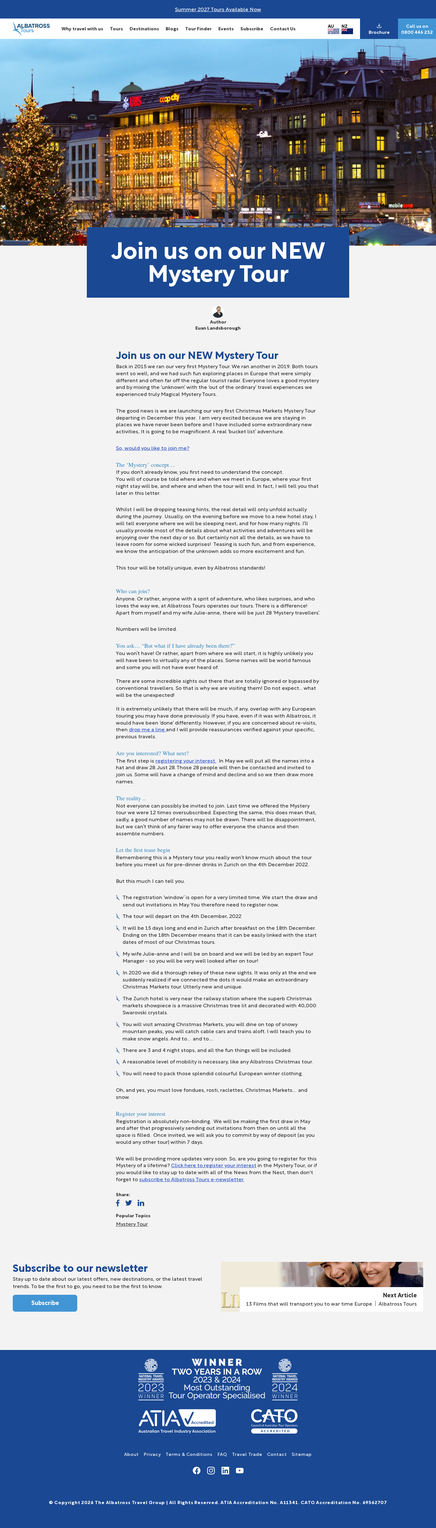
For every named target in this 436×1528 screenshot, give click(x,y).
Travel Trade (247, 1453)
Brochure (379, 32)
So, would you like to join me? (152, 447)
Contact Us (283, 28)
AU (331, 25)
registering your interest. (185, 760)
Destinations (144, 28)
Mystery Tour (132, 1223)
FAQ (222, 1453)
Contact (277, 1453)
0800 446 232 (417, 32)
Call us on (417, 26)
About (131, 1453)
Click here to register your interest (213, 1165)
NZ (345, 25)
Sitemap (302, 1453)
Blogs (172, 28)
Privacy (152, 1453)
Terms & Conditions (189, 1453)
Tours (116, 28)
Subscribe (251, 28)
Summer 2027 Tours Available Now (218, 9)
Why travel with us (82, 28)
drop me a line (147, 729)
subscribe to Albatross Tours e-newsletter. (191, 1179)
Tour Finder (198, 28)
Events (226, 28)
